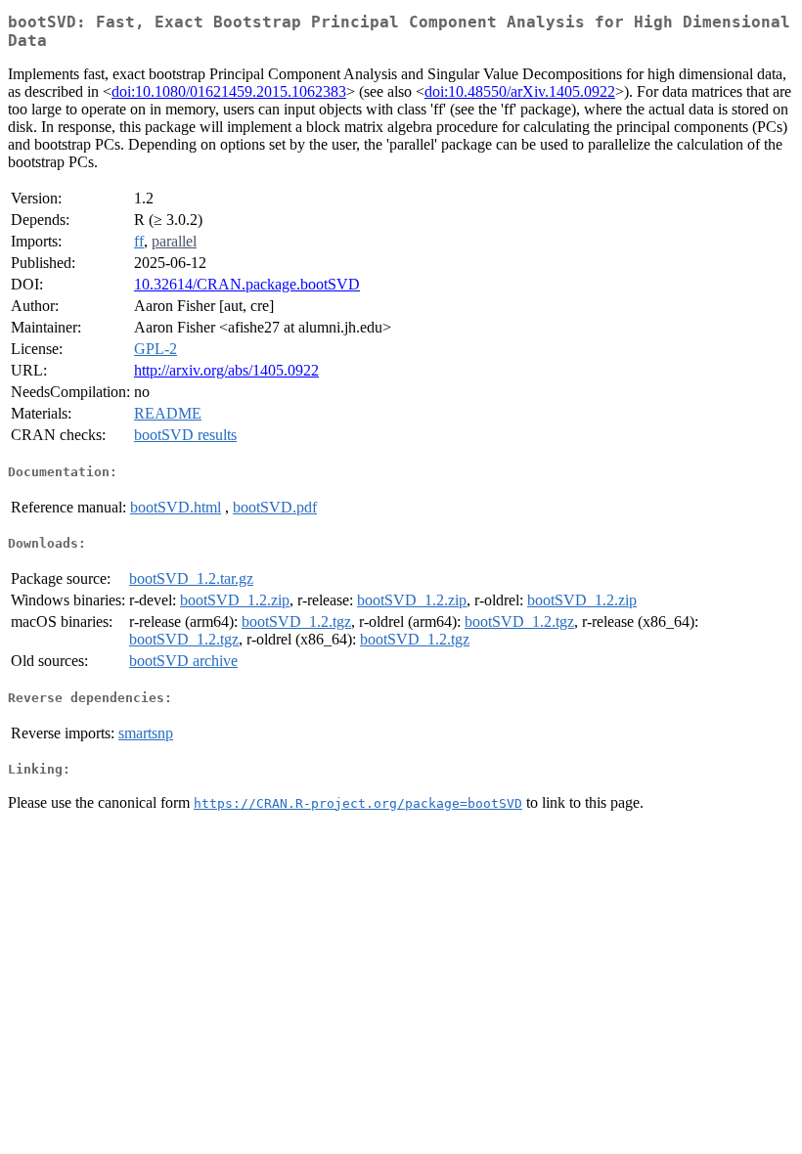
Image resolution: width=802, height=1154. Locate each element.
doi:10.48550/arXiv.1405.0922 (519, 91)
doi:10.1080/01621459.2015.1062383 (228, 91)
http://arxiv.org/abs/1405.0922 (226, 370)
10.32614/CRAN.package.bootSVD (247, 284)
